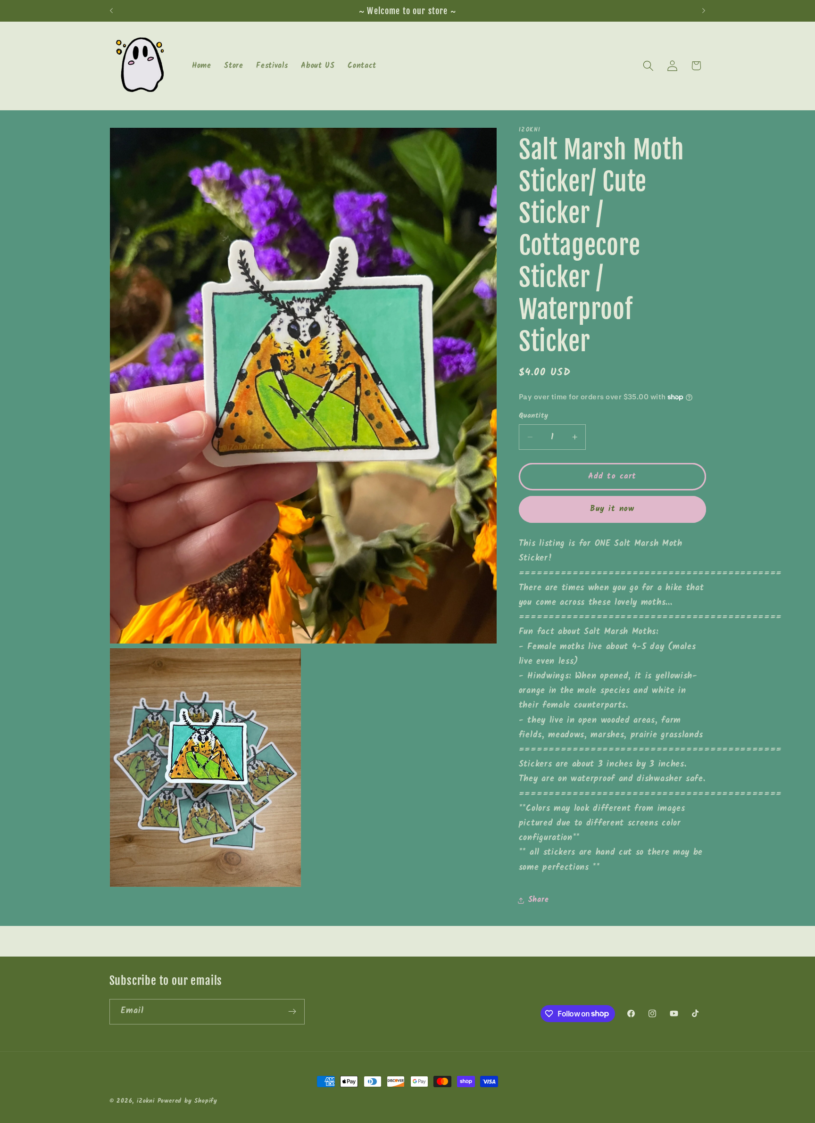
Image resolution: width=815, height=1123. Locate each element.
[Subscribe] (292, 1011)
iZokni (146, 1101)
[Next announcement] (703, 10)
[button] (648, 66)
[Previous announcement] (111, 10)
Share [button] (538, 900)
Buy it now (612, 509)
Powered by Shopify (188, 1101)
